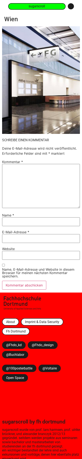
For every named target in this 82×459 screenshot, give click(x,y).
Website (8, 249)
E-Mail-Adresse (15, 232)
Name (8, 215)
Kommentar (12, 162)
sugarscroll (15, 421)
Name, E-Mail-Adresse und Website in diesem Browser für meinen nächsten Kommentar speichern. (38, 273)
